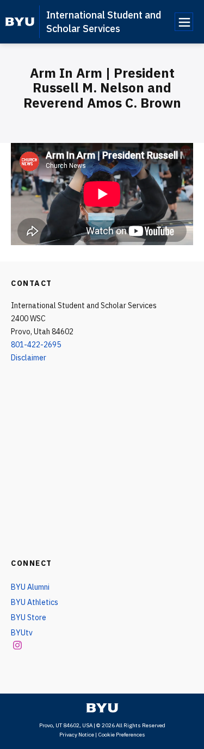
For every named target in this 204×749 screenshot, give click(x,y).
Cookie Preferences (121, 734)
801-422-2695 (36, 344)
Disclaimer (28, 358)
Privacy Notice (76, 734)
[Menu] (184, 22)
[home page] (20, 21)
